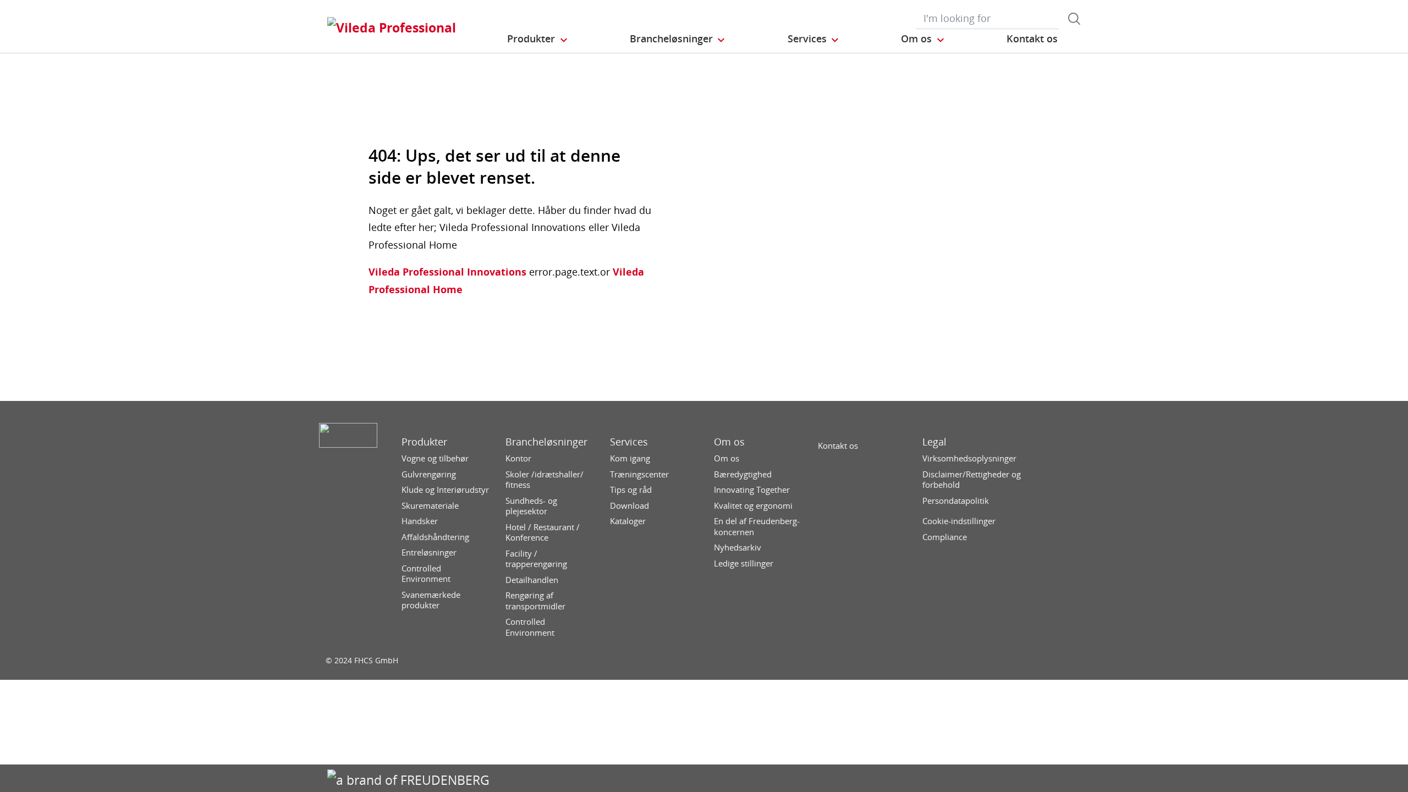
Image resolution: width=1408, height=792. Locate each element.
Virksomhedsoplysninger (969, 458)
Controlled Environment (426, 574)
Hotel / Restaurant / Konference (542, 532)
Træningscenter (639, 474)
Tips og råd (631, 490)
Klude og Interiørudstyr (445, 490)
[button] (538, 39)
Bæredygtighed (743, 474)
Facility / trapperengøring (536, 559)
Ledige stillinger (743, 563)
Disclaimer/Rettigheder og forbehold (971, 480)
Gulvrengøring (429, 474)
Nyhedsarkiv (737, 547)
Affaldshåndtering (435, 537)
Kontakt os (838, 446)
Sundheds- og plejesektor (531, 506)
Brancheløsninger (546, 442)
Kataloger (628, 521)
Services (629, 442)
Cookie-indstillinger (959, 521)
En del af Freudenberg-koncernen (757, 526)
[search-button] (1074, 19)
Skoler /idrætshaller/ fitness (544, 480)
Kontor (518, 458)
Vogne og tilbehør (435, 458)
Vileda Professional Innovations (447, 271)
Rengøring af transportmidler (535, 601)
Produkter (424, 442)
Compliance (944, 537)
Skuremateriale (430, 506)
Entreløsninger (429, 552)
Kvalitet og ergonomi (753, 506)
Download (629, 506)
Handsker (420, 521)
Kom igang (630, 458)
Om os (729, 442)
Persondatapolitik (955, 501)
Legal (934, 442)
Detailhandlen (531, 580)
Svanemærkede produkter (431, 600)
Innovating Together (752, 490)
